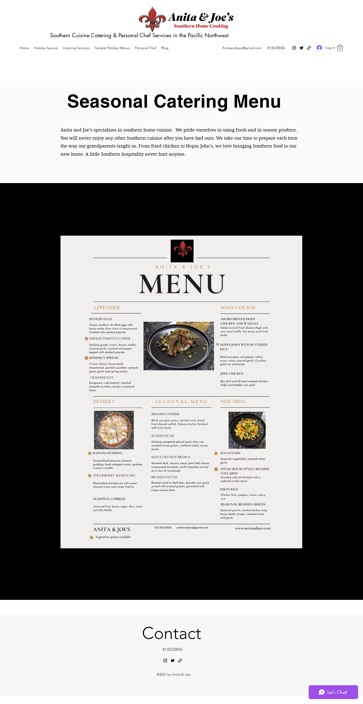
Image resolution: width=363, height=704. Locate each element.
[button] (340, 47)
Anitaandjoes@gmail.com (241, 48)
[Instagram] (294, 47)
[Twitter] (301, 47)
